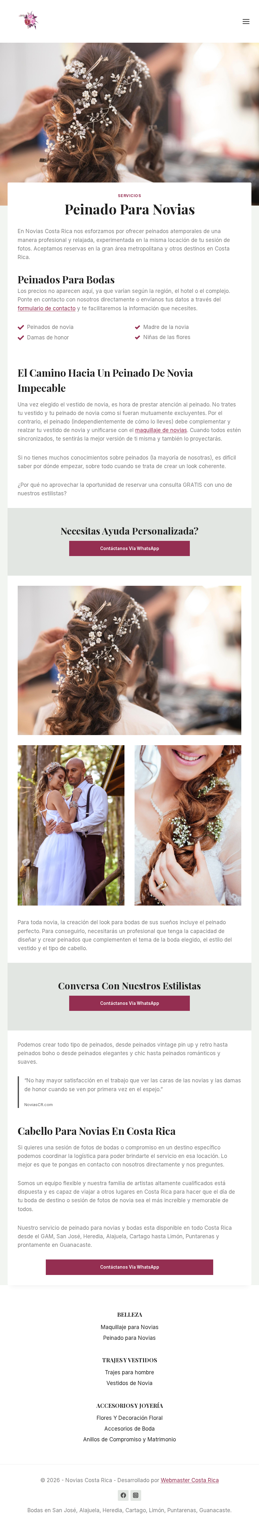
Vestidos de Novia (129, 1383)
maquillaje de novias (161, 430)
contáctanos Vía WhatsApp (129, 548)
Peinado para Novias (129, 1338)
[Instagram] (135, 1495)
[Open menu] (249, 21)
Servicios (129, 195)
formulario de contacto (46, 308)
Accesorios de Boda (129, 1429)
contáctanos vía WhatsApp (129, 1267)
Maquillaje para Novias (130, 1327)
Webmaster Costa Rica (190, 1480)
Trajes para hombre (129, 1372)
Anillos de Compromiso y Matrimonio (129, 1439)
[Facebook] (123, 1495)
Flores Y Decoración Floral (130, 1418)
